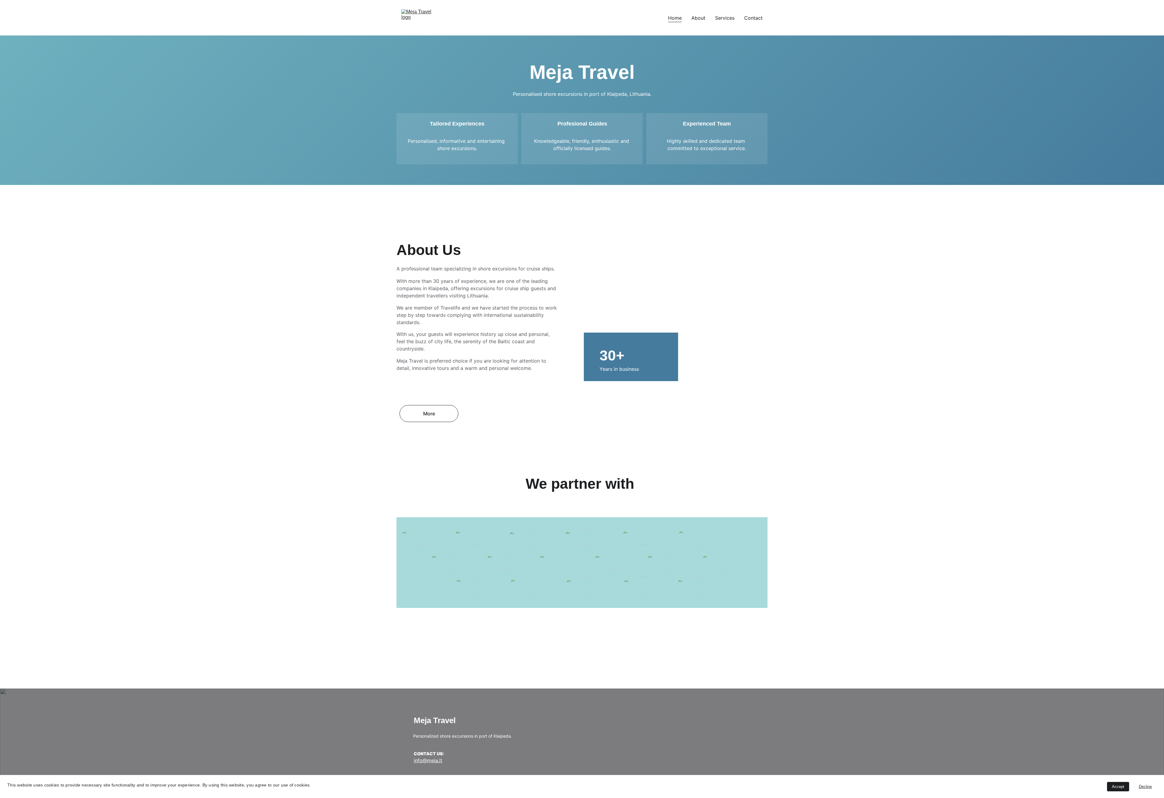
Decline (1145, 786)
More (429, 414)
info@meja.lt (428, 760)
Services (724, 18)
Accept (1118, 786)
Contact (753, 18)
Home (675, 18)
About (698, 18)
